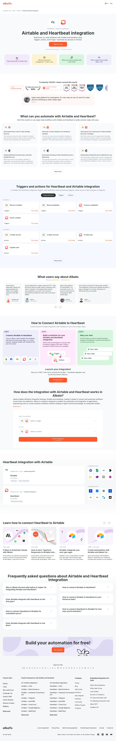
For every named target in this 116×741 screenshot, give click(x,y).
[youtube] (107, 734)
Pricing (77, 683)
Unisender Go (7, 693)
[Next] (60, 307)
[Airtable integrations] (103, 470)
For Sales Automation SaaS (98, 698)
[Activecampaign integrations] (110, 491)
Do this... (21, 427)
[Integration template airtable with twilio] (19, 133)
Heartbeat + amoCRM (57, 701)
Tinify (5, 687)
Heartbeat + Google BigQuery (60, 708)
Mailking (6, 706)
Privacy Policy (55, 728)
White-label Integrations (97, 685)
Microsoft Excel (8, 690)
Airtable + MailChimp (28, 711)
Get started (58, 650)
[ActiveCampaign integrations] (90, 491)
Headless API (94, 707)
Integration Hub (7, 10)
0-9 (23, 668)
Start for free (58, 44)
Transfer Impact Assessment (88, 728)
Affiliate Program (80, 705)
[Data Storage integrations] (103, 477)
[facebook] (98, 734)
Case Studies (94, 691)
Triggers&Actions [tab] (48, 195)
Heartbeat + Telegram (57, 698)
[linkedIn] (102, 734)
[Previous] (56, 307)
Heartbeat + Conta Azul (58, 704)
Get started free (58, 380)
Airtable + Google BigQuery (30, 708)
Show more (58, 171)
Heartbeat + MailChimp (58, 711)
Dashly (5, 683)
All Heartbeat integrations (58, 683)
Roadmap (78, 699)
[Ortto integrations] (97, 491)
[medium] (111, 734)
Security (101, 728)
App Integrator (79, 695)
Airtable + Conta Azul (28, 704)
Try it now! (34, 211)
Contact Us (110, 728)
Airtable (19, 10)
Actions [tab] (70, 195)
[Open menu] (111, 3)
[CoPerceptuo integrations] (97, 477)
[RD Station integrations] (103, 491)
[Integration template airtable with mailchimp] (19, 156)
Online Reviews (8, 700)
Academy (78, 692)
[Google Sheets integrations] (97, 470)
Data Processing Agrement (69, 728)
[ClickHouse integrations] (90, 477)
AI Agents (78, 708)
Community (78, 702)
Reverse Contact (8, 703)
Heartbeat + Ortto (56, 686)
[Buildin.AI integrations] (110, 470)
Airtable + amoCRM (28, 701)
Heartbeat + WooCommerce (59, 689)
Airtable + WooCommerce (30, 689)
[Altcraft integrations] (103, 497)
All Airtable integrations (29, 683)
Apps (14, 10)
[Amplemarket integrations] (110, 497)
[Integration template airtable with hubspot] (58, 133)
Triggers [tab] (61, 195)
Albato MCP (94, 704)
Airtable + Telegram (28, 698)
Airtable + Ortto (26, 686)
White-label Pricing (96, 688)
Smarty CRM (7, 696)
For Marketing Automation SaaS (100, 701)
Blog (76, 686)
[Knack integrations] (110, 477)
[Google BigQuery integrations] (90, 470)
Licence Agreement (43, 728)
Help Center (78, 689)
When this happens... (25, 416)
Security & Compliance (97, 694)
